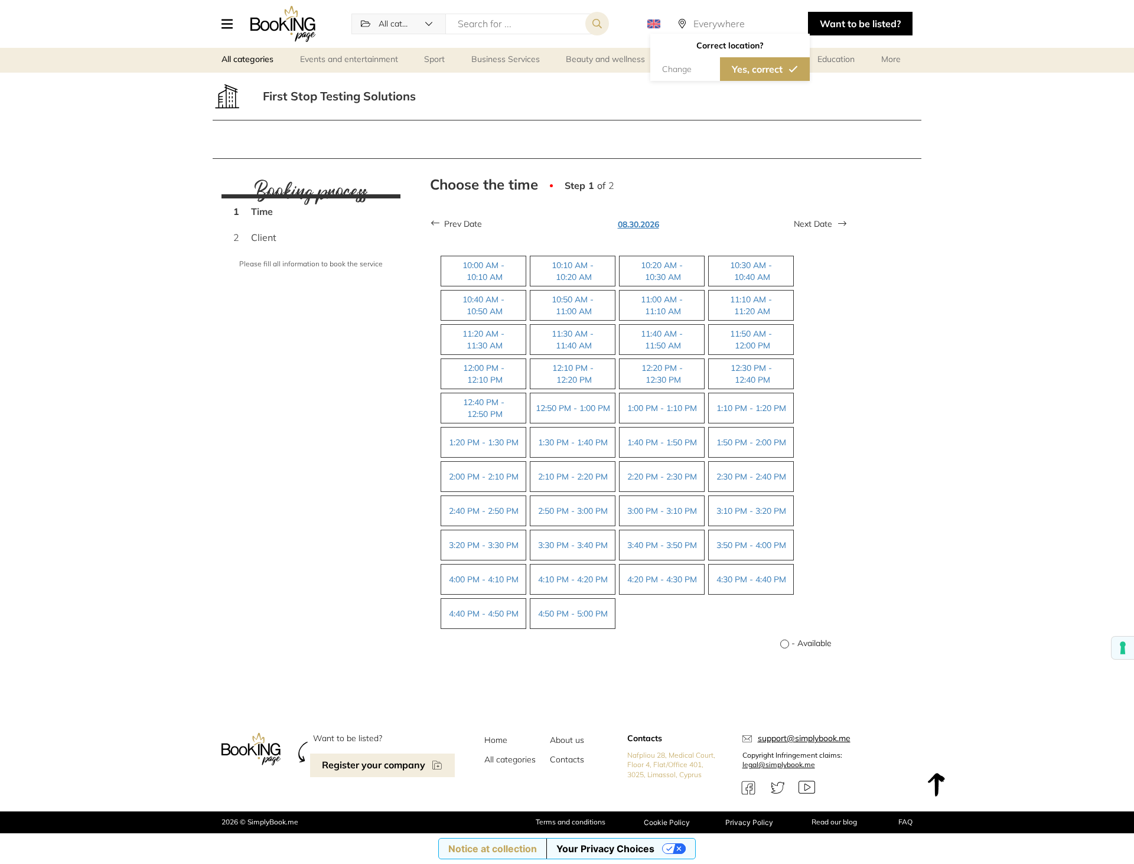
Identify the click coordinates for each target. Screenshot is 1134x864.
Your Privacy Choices (605, 849)
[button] (231, 23)
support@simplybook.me (804, 738)
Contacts (567, 759)
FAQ (905, 821)
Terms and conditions (570, 821)
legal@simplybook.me (778, 764)
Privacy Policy (749, 822)
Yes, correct (757, 69)
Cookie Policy (667, 822)
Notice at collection (492, 849)
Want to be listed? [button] (860, 24)
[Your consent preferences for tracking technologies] (1123, 648)
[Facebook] (748, 788)
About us (567, 740)
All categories (510, 759)
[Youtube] (807, 788)
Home (495, 740)
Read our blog (834, 821)
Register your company (373, 765)
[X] (778, 788)
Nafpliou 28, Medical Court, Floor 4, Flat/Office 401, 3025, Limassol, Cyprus (671, 765)
